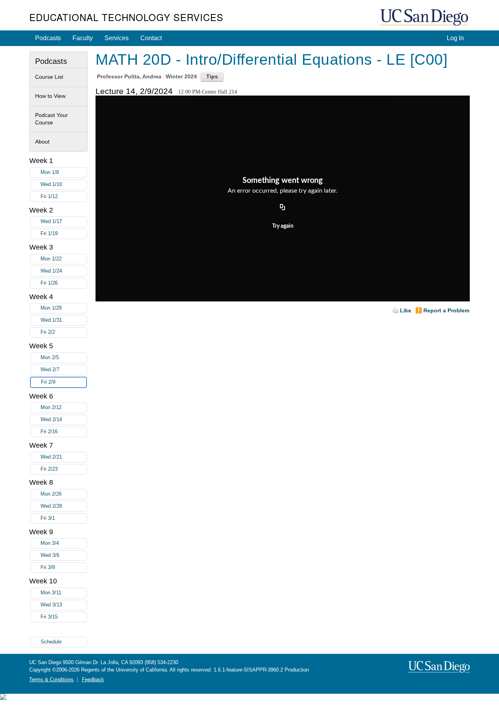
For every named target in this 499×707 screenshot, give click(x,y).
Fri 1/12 (49, 196)
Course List (49, 77)
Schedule (51, 642)
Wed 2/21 (51, 457)
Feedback (93, 679)
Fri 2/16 (49, 431)
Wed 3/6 (50, 555)
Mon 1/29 (51, 308)
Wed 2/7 (50, 369)
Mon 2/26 (51, 494)
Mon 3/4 (50, 543)
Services (116, 38)
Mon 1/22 (51, 259)
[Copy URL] (282, 207)
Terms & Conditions (51, 679)
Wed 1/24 (51, 271)
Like (405, 310)
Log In (455, 38)
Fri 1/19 (49, 233)
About (42, 141)
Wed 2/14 (51, 419)
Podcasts (48, 38)
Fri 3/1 (48, 518)
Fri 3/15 (49, 617)
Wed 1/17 (51, 221)
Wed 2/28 (51, 506)
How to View (50, 96)
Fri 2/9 (48, 382)
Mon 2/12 (51, 407)
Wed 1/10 (51, 184)
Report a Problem (446, 310)
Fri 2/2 (48, 332)
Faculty (83, 38)
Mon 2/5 (50, 357)
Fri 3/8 (48, 567)
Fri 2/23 (49, 469)
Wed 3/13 (51, 605)
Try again (283, 226)
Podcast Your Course (51, 119)
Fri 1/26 (49, 283)
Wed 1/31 (51, 320)
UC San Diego (425, 18)
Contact (151, 38)
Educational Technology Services (126, 17)
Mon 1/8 (50, 172)
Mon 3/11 (51, 592)
